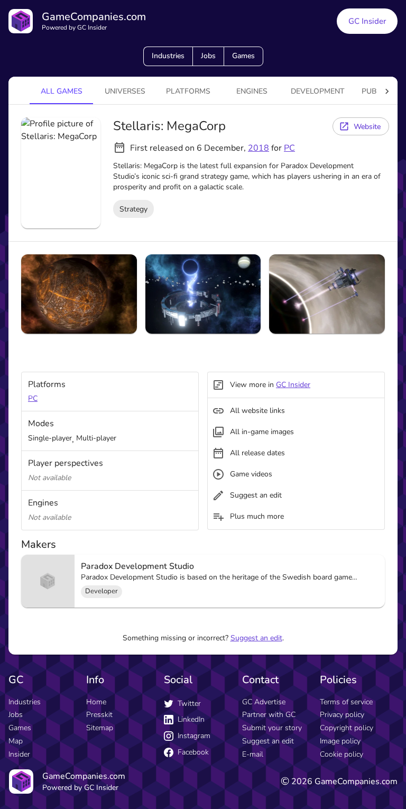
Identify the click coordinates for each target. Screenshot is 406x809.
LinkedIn (191, 719)
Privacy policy (342, 715)
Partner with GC (269, 715)
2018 (258, 148)
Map (15, 741)
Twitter (189, 703)
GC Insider (367, 21)
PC (289, 148)
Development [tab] (318, 91)
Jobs (208, 56)
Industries (168, 56)
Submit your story (272, 728)
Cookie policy (341, 754)
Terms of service (346, 702)
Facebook (193, 752)
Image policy (340, 741)
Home (96, 702)
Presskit (99, 715)
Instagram (194, 736)
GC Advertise (263, 702)
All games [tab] (61, 91)
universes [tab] (125, 91)
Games (243, 56)
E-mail (252, 754)
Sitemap (99, 728)
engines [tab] (251, 91)
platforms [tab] (188, 91)
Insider (19, 754)
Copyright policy (346, 728)
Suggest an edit (256, 638)
